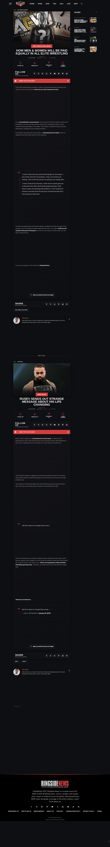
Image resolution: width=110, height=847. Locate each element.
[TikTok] (73, 807)
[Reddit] (66, 73)
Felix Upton (32, 57)
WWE (40, 4)
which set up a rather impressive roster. (46, 89)
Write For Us (26, 811)
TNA (54, 4)
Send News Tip (13, 811)
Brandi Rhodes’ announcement (29, 122)
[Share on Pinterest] (58, 304)
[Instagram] (58, 73)
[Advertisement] (26, 213)
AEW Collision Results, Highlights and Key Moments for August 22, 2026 (80, 21)
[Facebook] (34, 73)
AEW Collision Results (80, 17)
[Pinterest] (50, 73)
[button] (81, 3)
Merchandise (39, 811)
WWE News (20, 361)
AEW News (76, 27)
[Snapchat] (62, 73)
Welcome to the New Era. (23, 599)
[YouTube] (54, 73)
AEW (47, 4)
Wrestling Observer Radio (51, 133)
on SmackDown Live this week (41, 438)
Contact (59, 811)
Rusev (24, 661)
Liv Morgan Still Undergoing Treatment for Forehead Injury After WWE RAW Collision (80, 50)
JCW (68, 4)
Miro (16, 661)
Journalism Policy (73, 811)
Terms (99, 811)
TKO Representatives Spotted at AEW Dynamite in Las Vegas (80, 40)
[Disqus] (41, 731)
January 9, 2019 (44, 613)
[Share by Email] (66, 304)
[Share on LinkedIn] (54, 304)
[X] (38, 73)
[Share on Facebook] (46, 304)
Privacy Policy (88, 811)
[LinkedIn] (46, 73)
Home (32, 4)
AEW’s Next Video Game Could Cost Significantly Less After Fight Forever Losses (80, 31)
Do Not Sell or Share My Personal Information (55, 819)
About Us (50, 811)
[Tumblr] (58, 807)
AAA (61, 4)
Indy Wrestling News (42, 46)
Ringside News (45, 265)
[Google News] (42, 73)
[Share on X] (50, 304)
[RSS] (79, 807)
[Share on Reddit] (62, 304)
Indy (76, 4)
